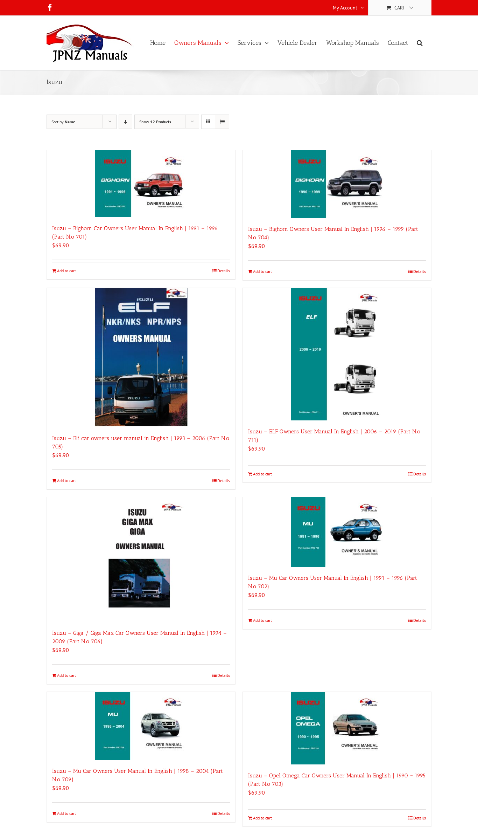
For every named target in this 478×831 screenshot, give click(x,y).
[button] (420, 43)
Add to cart (66, 270)
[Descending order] (125, 122)
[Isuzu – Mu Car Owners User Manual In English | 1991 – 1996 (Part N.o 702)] (337, 532)
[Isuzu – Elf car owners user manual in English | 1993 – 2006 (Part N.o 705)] (141, 357)
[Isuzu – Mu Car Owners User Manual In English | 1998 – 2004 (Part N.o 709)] (141, 726)
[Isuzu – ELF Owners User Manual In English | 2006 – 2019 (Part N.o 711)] (337, 354)
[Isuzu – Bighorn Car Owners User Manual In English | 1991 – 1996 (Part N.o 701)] (141, 183)
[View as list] (222, 122)
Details (223, 270)
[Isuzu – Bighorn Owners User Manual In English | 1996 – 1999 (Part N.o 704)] (337, 184)
